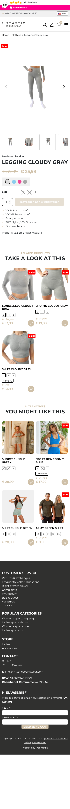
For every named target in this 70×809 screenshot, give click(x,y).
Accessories (9, 648)
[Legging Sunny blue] (14, 182)
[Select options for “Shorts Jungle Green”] (31, 482)
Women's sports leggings (18, 618)
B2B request (10, 597)
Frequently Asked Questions (20, 582)
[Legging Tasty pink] (19, 182)
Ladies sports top (13, 630)
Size (4, 191)
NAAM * (6, 708)
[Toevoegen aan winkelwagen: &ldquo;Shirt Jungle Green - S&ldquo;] (31, 542)
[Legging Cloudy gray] (7, 181)
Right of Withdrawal (15, 585)
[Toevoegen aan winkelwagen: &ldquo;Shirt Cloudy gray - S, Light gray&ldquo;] (31, 389)
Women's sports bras (15, 626)
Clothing (16, 35)
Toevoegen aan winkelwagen (39, 201)
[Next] (63, 86)
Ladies (6, 644)
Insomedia (42, 747)
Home (5, 35)
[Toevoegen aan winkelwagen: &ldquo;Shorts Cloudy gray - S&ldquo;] (65, 323)
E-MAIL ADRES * (10, 717)
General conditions (56, 738)
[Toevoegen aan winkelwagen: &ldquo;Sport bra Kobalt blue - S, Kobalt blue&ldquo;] (65, 482)
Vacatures (8, 601)
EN (63, 13)
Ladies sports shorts (15, 622)
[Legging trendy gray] (25, 182)
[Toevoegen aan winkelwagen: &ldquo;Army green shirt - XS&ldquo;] (65, 542)
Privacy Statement (35, 742)
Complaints (9, 589)
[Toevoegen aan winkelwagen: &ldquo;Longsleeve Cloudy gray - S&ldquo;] (31, 323)
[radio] (23, 192)
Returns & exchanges (16, 578)
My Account (10, 593)
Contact (7, 605)
